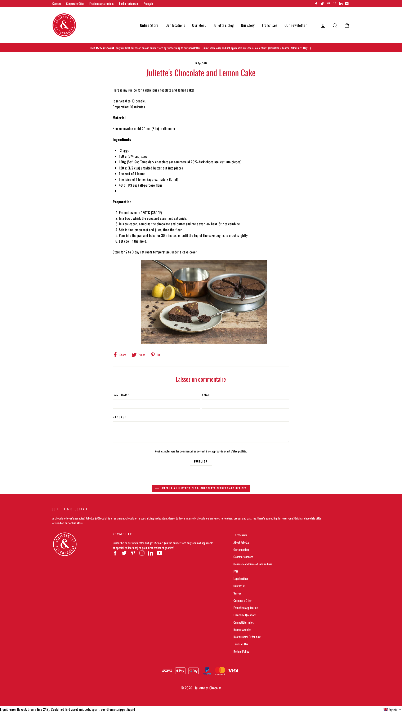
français (148, 3)
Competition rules (243, 622)
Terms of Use (240, 644)
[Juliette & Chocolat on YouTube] (159, 553)
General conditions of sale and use (252, 564)
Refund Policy (241, 651)
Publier (201, 461)
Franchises (269, 25)
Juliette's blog (224, 25)
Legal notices (241, 578)
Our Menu (199, 25)
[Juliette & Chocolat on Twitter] (124, 553)
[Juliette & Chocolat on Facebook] (115, 553)
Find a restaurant (129, 3)
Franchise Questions (244, 615)
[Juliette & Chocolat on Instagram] (141, 553)
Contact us (239, 586)
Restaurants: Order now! (247, 636)
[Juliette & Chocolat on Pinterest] (132, 553)
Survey (237, 593)
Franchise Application (245, 607)
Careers (56, 3)
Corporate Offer (75, 3)
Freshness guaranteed (101, 3)
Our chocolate (241, 549)
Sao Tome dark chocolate (151, 161)
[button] (392, 709)
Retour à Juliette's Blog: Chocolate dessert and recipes (204, 488)
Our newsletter (296, 25)
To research (240, 535)
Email (206, 395)
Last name (121, 395)
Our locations (175, 25)
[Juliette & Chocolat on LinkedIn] (150, 553)
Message (119, 417)
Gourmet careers (243, 556)
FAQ (235, 571)
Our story (248, 25)
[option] (201, 47)
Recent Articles (242, 629)
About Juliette (241, 542)
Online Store (149, 25)
